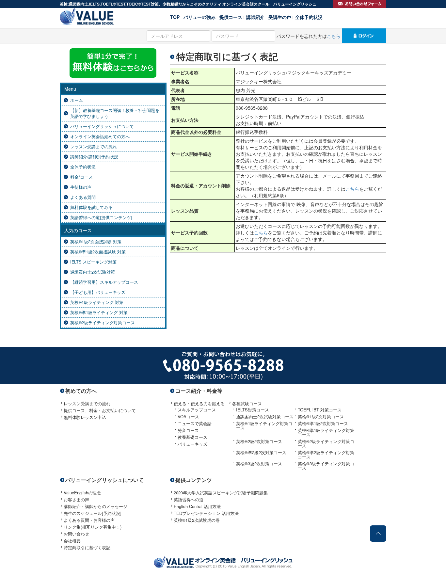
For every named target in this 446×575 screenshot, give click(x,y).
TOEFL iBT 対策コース (320, 410)
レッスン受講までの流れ (93, 147)
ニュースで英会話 (195, 423)
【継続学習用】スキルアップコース (104, 282)
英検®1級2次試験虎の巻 (197, 520)
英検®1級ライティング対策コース (264, 425)
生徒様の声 (80, 187)
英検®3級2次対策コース (259, 463)
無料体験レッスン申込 (85, 417)
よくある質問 (83, 197)
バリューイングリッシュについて (102, 126)
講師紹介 (255, 16)
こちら (334, 36)
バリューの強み (199, 16)
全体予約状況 (309, 16)
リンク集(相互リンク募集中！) (92, 527)
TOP (175, 16)
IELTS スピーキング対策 (93, 262)
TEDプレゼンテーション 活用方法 (206, 513)
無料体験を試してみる (91, 207)
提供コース (230, 16)
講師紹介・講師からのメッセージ (95, 506)
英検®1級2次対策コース (321, 416)
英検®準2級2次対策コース (261, 452)
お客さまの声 (76, 499)
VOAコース (188, 416)
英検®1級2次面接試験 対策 (95, 242)
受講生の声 (279, 16)
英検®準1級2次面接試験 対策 (98, 252)
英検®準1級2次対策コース (323, 423)
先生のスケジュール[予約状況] (92, 513)
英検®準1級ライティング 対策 (99, 312)
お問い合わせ (76, 534)
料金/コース (81, 177)
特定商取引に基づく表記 (87, 547)
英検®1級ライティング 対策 (96, 302)
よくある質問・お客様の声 (89, 520)
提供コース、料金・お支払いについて (100, 410)
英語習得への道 (188, 499)
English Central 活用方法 (197, 506)
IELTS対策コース (252, 410)
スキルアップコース (197, 410)
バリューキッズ (192, 444)
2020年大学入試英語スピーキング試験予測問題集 (221, 492)
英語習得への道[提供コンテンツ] (101, 217)
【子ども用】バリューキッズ (97, 292)
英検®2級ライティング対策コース (102, 323)
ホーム (76, 100)
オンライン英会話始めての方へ (100, 136)
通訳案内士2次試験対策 (92, 272)
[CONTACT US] (359, 4)
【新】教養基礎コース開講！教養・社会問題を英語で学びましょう (114, 113)
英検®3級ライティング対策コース (326, 465)
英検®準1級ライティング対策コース (326, 432)
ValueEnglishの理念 (82, 492)
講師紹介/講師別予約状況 (94, 157)
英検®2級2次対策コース (259, 441)
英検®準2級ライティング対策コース (326, 454)
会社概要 (72, 540)
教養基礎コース (192, 437)
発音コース (188, 430)
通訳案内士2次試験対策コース (265, 416)
